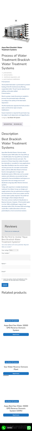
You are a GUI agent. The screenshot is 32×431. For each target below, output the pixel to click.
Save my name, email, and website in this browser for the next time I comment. (15, 279)
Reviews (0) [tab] (18, 124)
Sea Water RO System (14, 117)
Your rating (5, 250)
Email (4, 271)
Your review (6, 253)
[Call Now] (4, 428)
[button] (16, 20)
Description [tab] (8, 124)
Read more (16, 334)
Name (4, 263)
